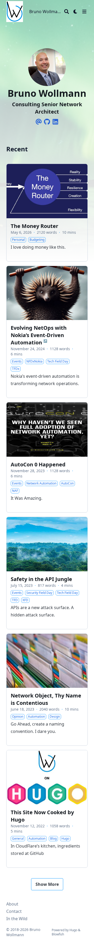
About (12, 904)
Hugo (73, 930)
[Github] (47, 122)
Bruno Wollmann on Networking (45, 11)
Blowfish (58, 934)
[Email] (38, 122)
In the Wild (16, 919)
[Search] (66, 11)
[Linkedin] (55, 122)
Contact (14, 911)
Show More (47, 884)
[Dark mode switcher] (75, 11)
